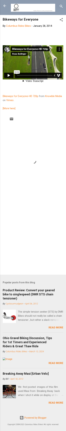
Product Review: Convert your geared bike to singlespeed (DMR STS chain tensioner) (29, 294)
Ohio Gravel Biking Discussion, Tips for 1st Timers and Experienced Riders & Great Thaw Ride (27, 342)
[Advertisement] (33, 236)
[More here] (9, 108)
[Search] (61, 7)
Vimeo (10, 100)
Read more (56, 327)
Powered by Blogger (35, 417)
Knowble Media (53, 96)
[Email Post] (11, 120)
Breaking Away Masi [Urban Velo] (26, 373)
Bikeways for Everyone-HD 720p (20, 96)
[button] (61, 20)
